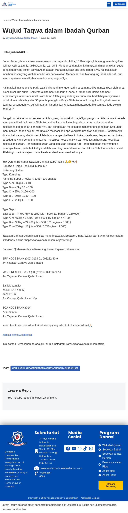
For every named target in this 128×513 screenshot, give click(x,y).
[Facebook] (68, 448)
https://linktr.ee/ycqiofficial (17, 334)
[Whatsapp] (79, 448)
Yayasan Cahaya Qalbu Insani (22, 38)
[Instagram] (91, 448)
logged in (28, 397)
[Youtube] (74, 448)
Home (5, 20)
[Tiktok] (85, 448)
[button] (109, 4)
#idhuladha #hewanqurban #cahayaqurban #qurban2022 (45, 368)
